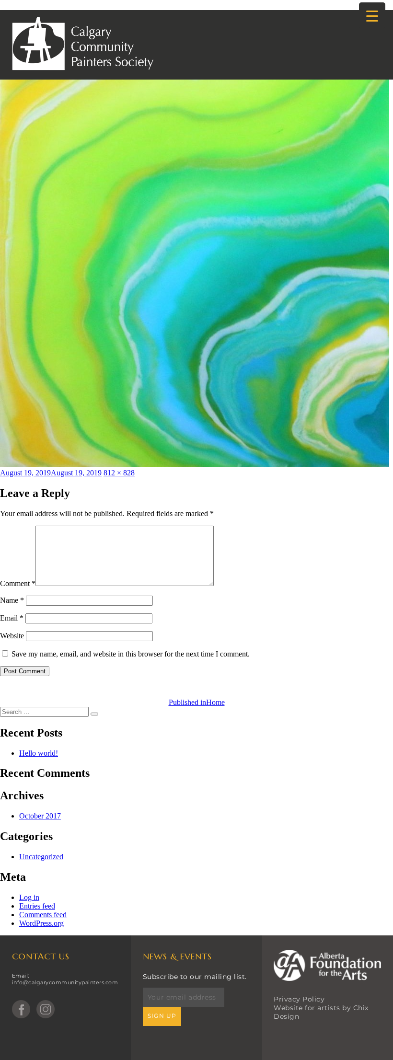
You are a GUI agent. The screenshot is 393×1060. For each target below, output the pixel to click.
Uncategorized (41, 857)
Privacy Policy (299, 999)
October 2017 (40, 816)
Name (12, 600)
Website (12, 636)
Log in (29, 897)
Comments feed (43, 914)
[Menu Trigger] (372, 15)
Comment (17, 583)
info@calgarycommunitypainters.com (65, 982)
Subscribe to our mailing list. (195, 976)
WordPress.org (41, 923)
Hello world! (38, 753)
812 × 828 (119, 473)
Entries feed (37, 906)
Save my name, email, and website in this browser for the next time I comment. (131, 654)
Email (11, 618)
